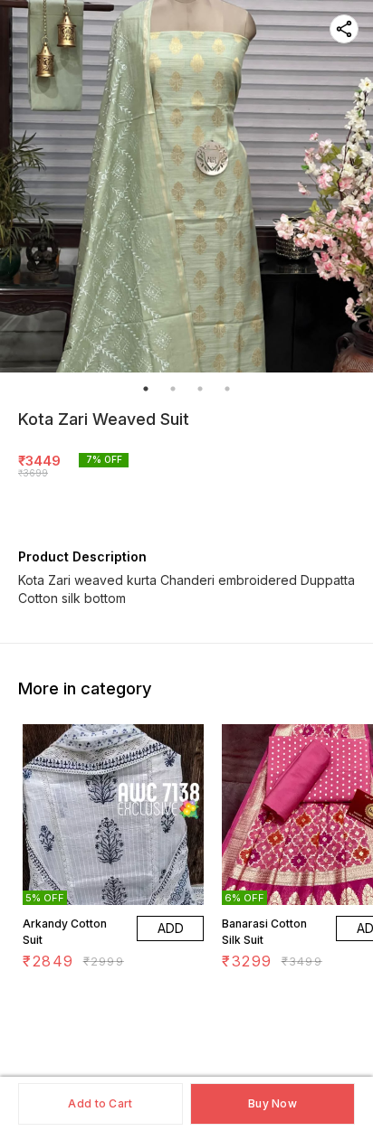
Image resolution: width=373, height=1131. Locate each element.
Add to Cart (100, 1103)
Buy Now (272, 1103)
